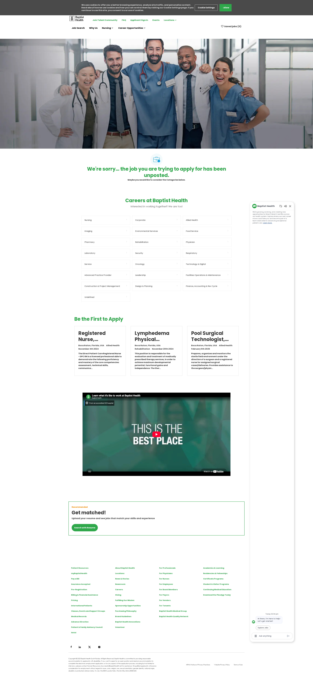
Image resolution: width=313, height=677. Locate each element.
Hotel (73, 632)
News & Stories (122, 579)
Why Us (93, 27)
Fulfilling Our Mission (124, 600)
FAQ (124, 20)
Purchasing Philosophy (125, 611)
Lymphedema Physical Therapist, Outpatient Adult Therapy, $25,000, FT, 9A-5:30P (153, 336)
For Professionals (167, 568)
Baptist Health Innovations (127, 622)
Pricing (74, 600)
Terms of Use (238, 665)
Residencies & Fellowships (215, 573)
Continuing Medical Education (217, 589)
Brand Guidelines (123, 616)
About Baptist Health (125, 568)
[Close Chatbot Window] (290, 206)
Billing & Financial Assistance (84, 595)
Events (155, 20)
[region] (272, 420)
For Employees (166, 584)
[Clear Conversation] (281, 206)
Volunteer (120, 627)
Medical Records (79, 616)
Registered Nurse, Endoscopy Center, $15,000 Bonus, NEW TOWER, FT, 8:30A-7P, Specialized (97, 336)
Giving (118, 595)
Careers (119, 589)
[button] (206, 8)
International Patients (81, 605)
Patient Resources (79, 568)
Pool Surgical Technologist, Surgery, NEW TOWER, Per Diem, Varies (208, 336)
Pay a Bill (75, 579)
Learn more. (267, 223)
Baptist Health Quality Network (173, 616)
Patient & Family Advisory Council (86, 627)
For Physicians (166, 573)
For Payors (164, 595)
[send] (288, 635)
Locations (119, 573)
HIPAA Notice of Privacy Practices (198, 665)
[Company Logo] (76, 18)
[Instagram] (99, 647)
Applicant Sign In (139, 20)
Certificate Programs (213, 579)
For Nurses (164, 579)
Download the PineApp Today (217, 595)
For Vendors (165, 600)
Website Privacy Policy (222, 665)
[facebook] (71, 646)
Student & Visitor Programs (216, 584)
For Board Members (168, 589)
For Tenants (165, 605)
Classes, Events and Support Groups (88, 611)
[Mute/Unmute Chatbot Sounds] (285, 206)
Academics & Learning (213, 568)
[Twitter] (89, 647)
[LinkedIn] (80, 647)
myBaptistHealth (79, 573)
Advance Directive (80, 622)
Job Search (78, 27)
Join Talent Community (105, 20)
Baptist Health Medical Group (173, 611)
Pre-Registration (79, 589)
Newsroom (120, 584)
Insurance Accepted (80, 584)
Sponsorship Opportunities (128, 605)
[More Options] (255, 636)
